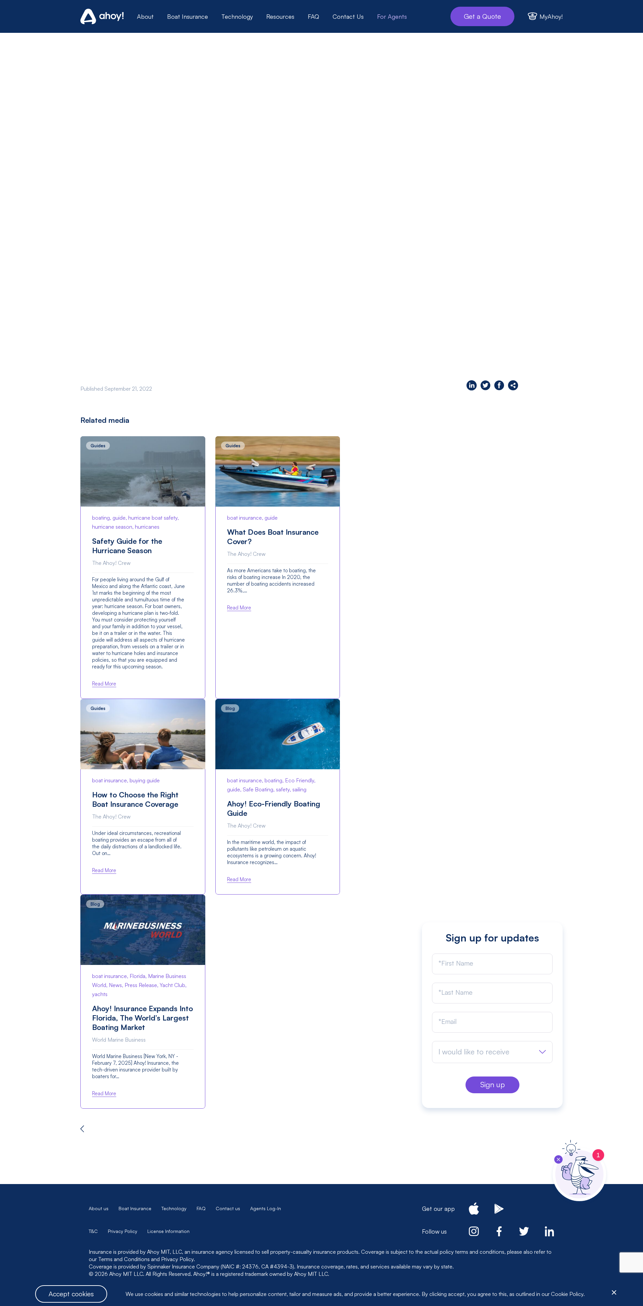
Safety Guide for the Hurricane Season (127, 545)
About (145, 16)
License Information (168, 1231)
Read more (104, 683)
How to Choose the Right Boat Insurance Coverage (135, 799)
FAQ (313, 16)
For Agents (392, 16)
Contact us (228, 1208)
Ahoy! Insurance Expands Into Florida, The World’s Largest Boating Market (142, 1018)
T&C (93, 1231)
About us (99, 1208)
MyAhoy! (551, 16)
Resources (280, 16)
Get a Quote (482, 16)
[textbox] (473, 1051)
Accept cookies (71, 1294)
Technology (237, 16)
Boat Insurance (187, 16)
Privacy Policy (122, 1231)
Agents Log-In (265, 1208)
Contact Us (348, 16)
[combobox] (492, 1052)
